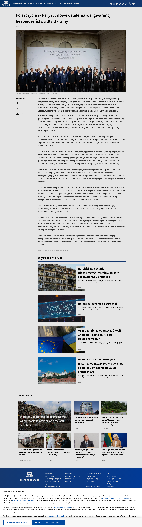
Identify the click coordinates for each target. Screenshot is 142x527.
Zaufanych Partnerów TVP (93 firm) (24, 500)
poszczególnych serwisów (62, 507)
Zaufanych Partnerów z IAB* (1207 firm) (115, 498)
